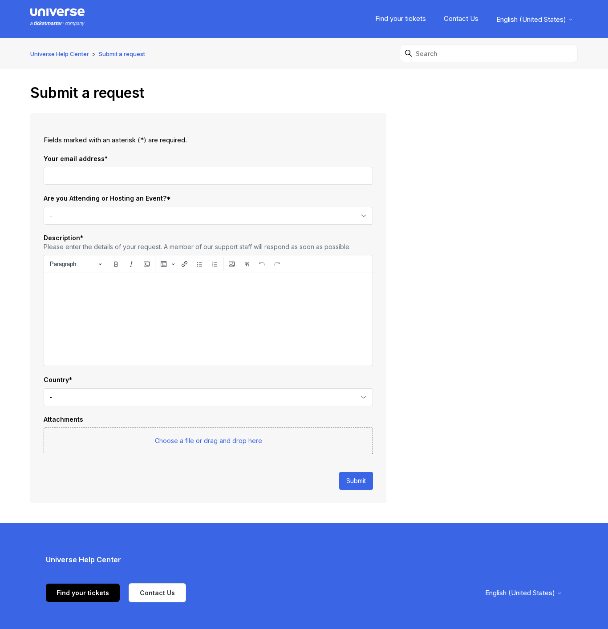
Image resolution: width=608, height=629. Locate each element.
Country (58, 379)
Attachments (63, 419)
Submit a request (122, 53)
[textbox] (208, 319)
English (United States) (532, 19)
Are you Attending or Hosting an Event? (107, 198)
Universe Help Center (59, 53)
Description (63, 238)
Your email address (76, 158)
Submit (356, 480)
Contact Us (461, 18)
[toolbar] (208, 263)
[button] (208, 440)
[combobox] (208, 216)
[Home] (57, 18)
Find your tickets (400, 18)
